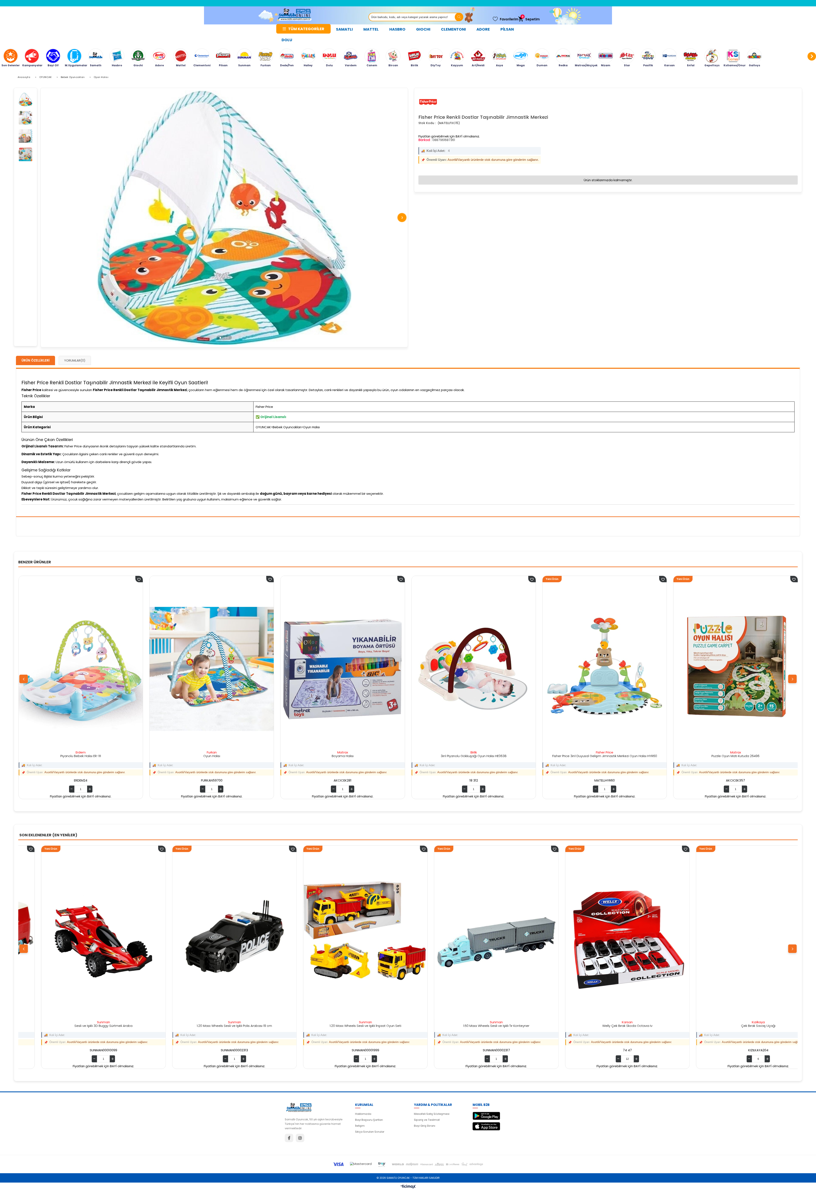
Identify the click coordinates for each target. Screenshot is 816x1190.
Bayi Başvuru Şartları (369, 1120)
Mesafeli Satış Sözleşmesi (431, 1114)
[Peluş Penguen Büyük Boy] (605, 939)
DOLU (287, 39)
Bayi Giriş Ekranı (424, 1126)
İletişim (360, 1126)
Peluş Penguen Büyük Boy (604, 1025)
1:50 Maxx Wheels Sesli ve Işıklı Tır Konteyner (81, 1025)
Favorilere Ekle (139, 579)
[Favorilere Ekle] (139, 849)
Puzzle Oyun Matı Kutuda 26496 (735, 756)
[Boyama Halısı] (342, 669)
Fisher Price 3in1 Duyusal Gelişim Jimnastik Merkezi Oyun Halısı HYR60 (604, 756)
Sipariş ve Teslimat (427, 1120)
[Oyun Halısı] (212, 669)
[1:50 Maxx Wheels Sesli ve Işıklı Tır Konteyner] (80, 939)
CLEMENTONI (453, 29)
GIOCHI (423, 29)
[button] (220, 337)
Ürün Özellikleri (35, 360)
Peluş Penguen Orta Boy (473, 1025)
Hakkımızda (363, 1114)
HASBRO (397, 29)
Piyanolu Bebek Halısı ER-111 (80, 756)
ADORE (483, 29)
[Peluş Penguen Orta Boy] (473, 939)
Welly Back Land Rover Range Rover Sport (735, 1025)
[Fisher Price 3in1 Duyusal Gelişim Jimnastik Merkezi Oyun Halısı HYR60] (605, 669)
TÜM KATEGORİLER (306, 28)
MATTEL (371, 29)
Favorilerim (509, 19)
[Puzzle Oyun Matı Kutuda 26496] (735, 669)
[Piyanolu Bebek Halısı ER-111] (81, 669)
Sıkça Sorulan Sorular (369, 1132)
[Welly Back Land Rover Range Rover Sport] (735, 939)
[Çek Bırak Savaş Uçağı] (342, 939)
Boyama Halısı (343, 756)
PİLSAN (507, 29)
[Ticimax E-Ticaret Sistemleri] (408, 1187)
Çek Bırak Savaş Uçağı (342, 1025)
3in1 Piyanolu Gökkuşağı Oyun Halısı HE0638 (474, 756)
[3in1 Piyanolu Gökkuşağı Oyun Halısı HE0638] (474, 669)
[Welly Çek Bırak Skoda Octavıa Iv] (212, 939)
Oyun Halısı (211, 756)
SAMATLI (344, 29)
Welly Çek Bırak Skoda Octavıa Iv (212, 1025)
